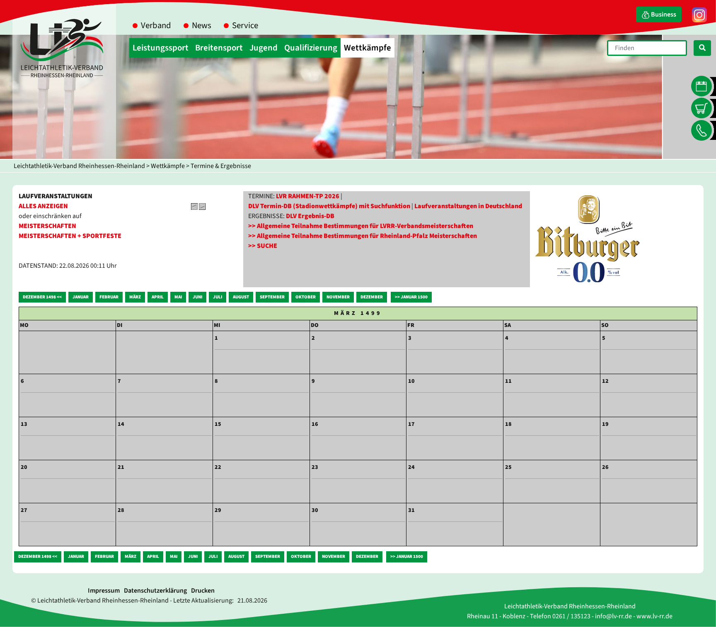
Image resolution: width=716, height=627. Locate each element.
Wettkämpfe (168, 166)
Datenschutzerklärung (155, 590)
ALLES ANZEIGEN (43, 206)
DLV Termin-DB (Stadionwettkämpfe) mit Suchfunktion (329, 206)
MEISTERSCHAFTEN (47, 226)
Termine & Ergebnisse (221, 166)
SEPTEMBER (272, 297)
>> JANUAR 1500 (411, 297)
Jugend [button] (263, 48)
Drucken (203, 590)
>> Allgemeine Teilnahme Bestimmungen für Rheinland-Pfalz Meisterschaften (362, 235)
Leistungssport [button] (161, 48)
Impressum (104, 590)
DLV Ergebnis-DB (310, 216)
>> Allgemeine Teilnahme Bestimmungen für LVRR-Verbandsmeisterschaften (360, 226)
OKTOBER (305, 297)
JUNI (197, 297)
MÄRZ (135, 297)
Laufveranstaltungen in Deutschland (468, 206)
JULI (217, 297)
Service (245, 25)
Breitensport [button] (219, 48)
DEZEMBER (371, 297)
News (201, 25)
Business (663, 14)
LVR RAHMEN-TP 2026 (307, 196)
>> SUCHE (262, 245)
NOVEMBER (338, 297)
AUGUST (241, 297)
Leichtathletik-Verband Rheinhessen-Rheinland (79, 166)
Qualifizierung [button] (310, 48)
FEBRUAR (109, 297)
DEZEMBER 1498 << (42, 297)
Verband (156, 25)
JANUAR (81, 297)
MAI (178, 297)
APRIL (158, 297)
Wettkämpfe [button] (367, 48)
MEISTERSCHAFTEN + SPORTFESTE (70, 235)
